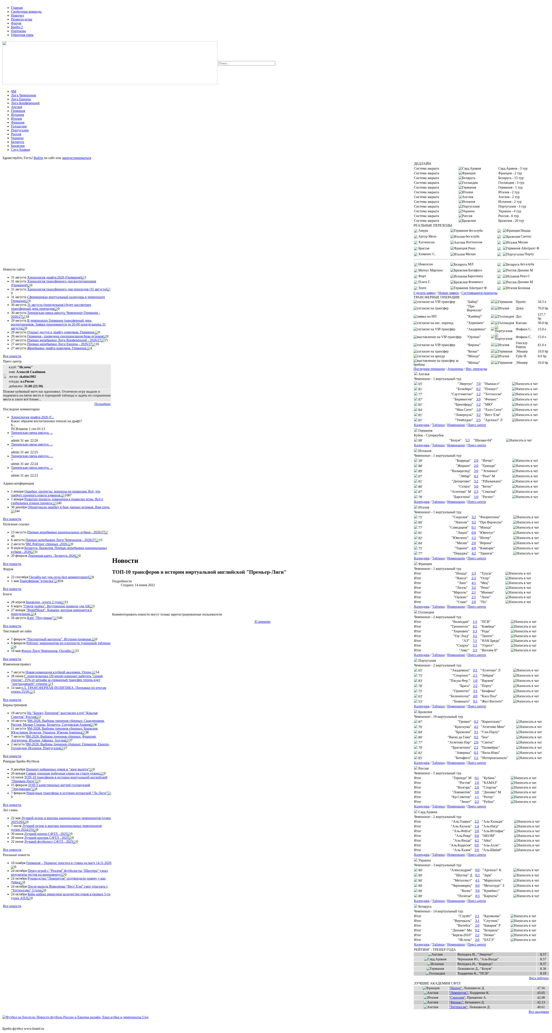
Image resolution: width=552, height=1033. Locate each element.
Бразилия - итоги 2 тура (43, 602)
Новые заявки (448, 293)
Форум (16, 23)
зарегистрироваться (76, 158)
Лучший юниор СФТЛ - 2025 (45, 834)
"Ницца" (455, 988)
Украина (17, 138)
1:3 (475, 622)
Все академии (539, 1012)
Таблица (438, 425)
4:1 (474, 583)
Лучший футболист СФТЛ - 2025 (48, 841)
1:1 (477, 797)
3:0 (478, 399)
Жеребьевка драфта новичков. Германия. (57, 348)
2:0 (476, 460)
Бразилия (18, 146)
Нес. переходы (476, 369)
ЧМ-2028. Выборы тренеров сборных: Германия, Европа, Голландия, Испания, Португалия (60, 746)
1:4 (477, 826)
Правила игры (21, 19)
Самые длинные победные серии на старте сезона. (63, 773)
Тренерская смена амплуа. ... (32, 433)
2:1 (474, 592)
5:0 (476, 486)
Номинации (456, 425)
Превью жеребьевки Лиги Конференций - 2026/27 (64, 340)
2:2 (474, 578)
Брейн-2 (17, 27)
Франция (17, 122)
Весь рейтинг (539, 978)
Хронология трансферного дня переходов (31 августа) (67, 289)
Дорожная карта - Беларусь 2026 (51, 555)
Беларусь (17, 142)
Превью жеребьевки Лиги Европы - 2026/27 (59, 344)
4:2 (476, 476)
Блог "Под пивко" (40, 618)
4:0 (474, 548)
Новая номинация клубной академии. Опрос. (58, 672)
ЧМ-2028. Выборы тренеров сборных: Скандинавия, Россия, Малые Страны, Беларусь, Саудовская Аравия (58, 722)
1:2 (478, 394)
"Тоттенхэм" (458, 1007)
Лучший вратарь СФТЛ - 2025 (46, 837)
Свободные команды (26, 11)
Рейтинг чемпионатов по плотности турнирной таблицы (68, 643)
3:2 (478, 415)
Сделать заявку (425, 293)
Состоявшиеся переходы (479, 293)
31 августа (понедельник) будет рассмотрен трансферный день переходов (51, 306)
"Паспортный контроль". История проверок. (59, 639)
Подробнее (102, 404)
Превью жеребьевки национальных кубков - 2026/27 (66, 532)
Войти (38, 158)
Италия (16, 118)
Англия (16, 107)
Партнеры (18, 31)
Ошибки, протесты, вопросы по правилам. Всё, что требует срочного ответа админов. (55, 493)
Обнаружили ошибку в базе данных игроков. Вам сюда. (69, 507)
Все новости (12, 356)
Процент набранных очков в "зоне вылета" (57, 769)
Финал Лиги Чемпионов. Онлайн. (46, 651)
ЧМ (13, 91)
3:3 (475, 631)
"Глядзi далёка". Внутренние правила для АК (56, 606)
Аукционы (455, 369)
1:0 (478, 409)
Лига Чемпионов (23, 95)
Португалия (19, 130)
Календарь (422, 425)
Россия (16, 134)
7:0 (478, 384)
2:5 (478, 420)
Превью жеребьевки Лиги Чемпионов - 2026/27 (60, 540)
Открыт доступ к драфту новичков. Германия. (61, 332)
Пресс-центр (476, 425)
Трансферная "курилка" (37, 581)
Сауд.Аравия (20, 149)
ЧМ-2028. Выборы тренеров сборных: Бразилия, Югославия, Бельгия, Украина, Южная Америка (54, 730)
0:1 (474, 527)
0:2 (478, 389)
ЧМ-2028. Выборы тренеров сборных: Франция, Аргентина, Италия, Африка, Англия (53, 738)
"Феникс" (456, 1002)
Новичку (17, 15)
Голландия (19, 126)
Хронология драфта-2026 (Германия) (54, 277)
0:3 (477, 875)
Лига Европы (21, 99)
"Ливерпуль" (458, 993)
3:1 (475, 691)
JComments (262, 622)
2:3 (476, 491)
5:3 (467, 440)
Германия (18, 111)
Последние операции (429, 369)
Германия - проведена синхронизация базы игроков (65, 336)
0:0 (474, 532)
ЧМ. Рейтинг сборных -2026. (46, 544)
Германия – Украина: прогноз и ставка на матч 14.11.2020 (68, 863)
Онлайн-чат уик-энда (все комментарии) (59, 577)
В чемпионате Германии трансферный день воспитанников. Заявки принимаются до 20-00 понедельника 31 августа (58, 324)
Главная (17, 7)
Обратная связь (22, 35)
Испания (17, 115)
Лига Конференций (25, 103)
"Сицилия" (457, 997)
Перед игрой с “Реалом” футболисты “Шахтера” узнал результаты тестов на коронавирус (59, 872)
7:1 (475, 640)
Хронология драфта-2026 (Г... (32, 417)
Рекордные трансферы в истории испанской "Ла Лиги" (67, 793)
